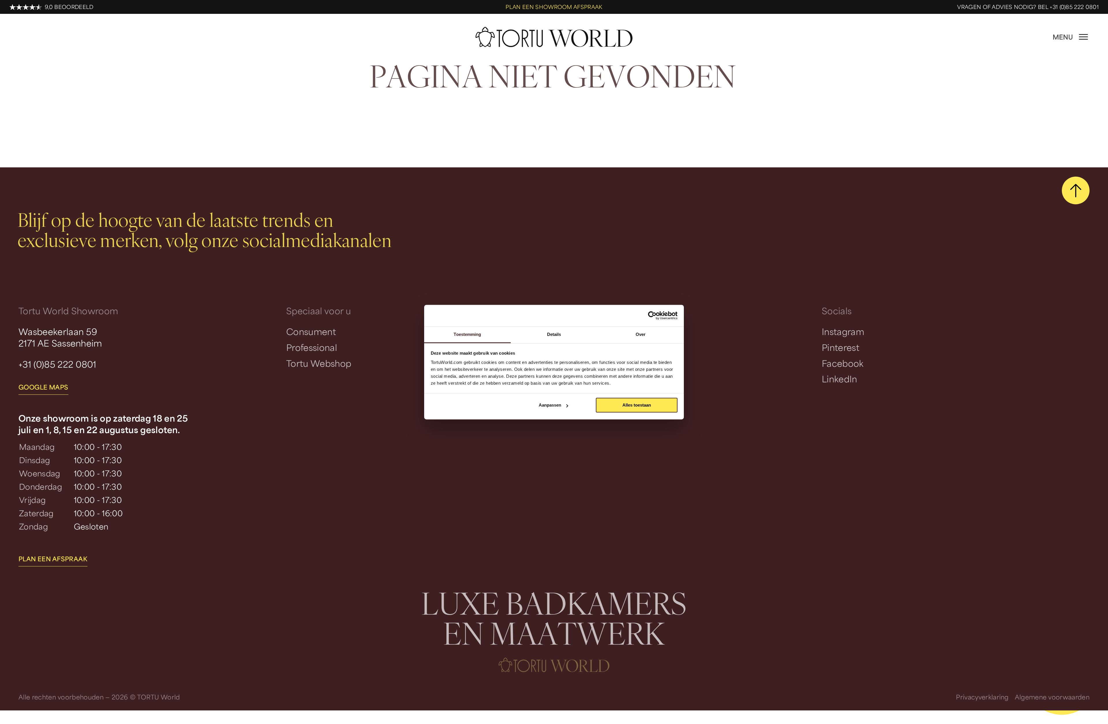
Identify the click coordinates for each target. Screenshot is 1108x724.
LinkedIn (839, 378)
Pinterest (840, 347)
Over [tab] (640, 334)
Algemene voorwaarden (1052, 697)
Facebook (843, 363)
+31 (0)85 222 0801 (57, 364)
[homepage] (554, 37)
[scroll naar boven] (1076, 190)
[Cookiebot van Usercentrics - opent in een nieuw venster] (652, 315)
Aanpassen (550, 405)
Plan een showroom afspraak (554, 7)
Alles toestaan (636, 405)
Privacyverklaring (982, 697)
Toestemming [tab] (467, 334)
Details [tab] (554, 334)
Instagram (843, 331)
